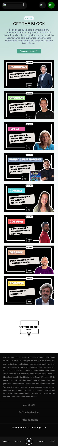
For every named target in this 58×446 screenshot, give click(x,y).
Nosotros (17, 441)
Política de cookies (29, 420)
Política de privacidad (29, 412)
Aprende (6, 441)
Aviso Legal (29, 405)
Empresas (40, 441)
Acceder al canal (27, 51)
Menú (52, 441)
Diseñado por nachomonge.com (29, 427)
